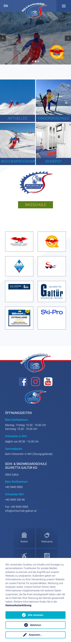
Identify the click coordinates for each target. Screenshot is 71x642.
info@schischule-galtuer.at (21, 511)
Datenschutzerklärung (18, 605)
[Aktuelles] (17, 97)
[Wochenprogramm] (17, 140)
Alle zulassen (35, 615)
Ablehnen (35, 625)
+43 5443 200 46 (15, 500)
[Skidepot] (53, 140)
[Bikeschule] (35, 183)
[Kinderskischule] (53, 97)
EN (6, 5)
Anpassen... (35, 635)
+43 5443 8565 (14, 487)
